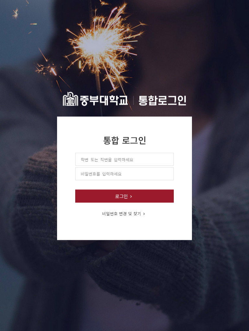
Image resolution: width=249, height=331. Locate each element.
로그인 (121, 195)
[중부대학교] (124, 97)
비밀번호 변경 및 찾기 (121, 213)
